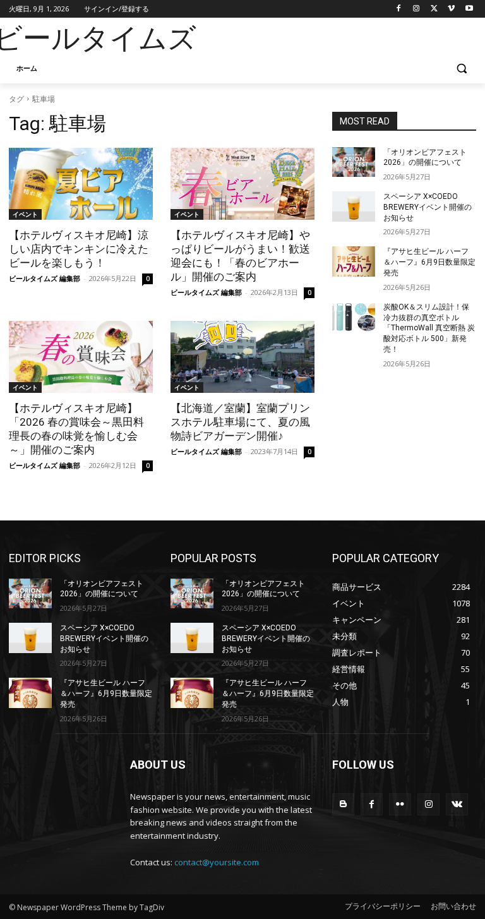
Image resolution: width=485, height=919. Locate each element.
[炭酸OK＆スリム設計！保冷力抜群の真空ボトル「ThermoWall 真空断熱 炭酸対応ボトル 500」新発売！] (353, 317)
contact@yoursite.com (216, 862)
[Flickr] (400, 804)
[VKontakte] (457, 804)
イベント (25, 214)
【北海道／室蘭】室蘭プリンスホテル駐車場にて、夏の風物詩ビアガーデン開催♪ (240, 422)
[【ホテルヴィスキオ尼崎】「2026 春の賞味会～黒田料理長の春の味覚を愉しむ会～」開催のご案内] (81, 357)
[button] (461, 68)
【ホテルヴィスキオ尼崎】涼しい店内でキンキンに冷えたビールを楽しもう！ (78, 249)
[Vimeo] (451, 9)
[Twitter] (434, 9)
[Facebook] (399, 9)
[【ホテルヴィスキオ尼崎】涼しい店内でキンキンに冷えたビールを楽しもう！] (81, 184)
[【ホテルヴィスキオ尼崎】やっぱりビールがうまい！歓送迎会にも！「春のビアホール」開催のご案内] (242, 184)
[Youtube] (469, 9)
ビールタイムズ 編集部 (44, 278)
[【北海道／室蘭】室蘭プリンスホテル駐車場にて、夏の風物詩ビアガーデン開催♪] (242, 357)
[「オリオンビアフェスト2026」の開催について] (353, 162)
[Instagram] (416, 9)
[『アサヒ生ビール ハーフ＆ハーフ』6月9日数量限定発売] (353, 261)
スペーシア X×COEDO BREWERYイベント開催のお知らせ (427, 207)
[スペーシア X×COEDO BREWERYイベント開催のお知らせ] (353, 206)
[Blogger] (343, 804)
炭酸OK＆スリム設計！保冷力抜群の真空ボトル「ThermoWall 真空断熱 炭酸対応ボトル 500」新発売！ (429, 328)
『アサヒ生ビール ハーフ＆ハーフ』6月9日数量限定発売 (429, 262)
